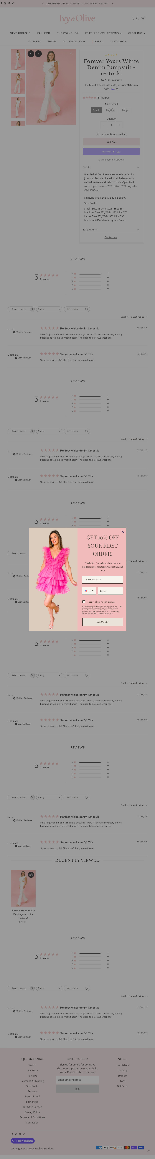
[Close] (122, 531)
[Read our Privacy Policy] (121, 606)
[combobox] (89, 591)
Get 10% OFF (103, 621)
